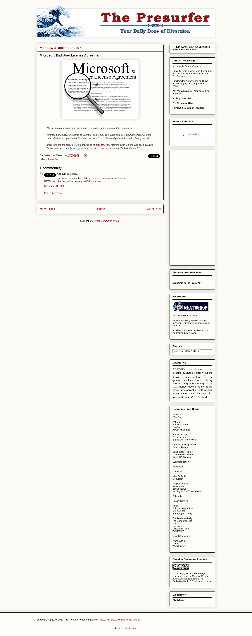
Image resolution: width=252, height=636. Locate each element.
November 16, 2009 (54, 186)
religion (176, 393)
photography (188, 389)
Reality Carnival (180, 501)
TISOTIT (176, 523)
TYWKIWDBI (178, 531)
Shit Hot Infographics (182, 508)
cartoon (198, 372)
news (175, 389)
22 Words (177, 414)
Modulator (177, 479)
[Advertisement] (187, 206)
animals (178, 369)
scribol (175, 506)
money (183, 386)
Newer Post (47, 208)
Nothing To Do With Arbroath (186, 491)
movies (192, 386)
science (185, 393)
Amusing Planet (180, 424)
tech (57, 159)
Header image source (129, 619)
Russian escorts (97, 181)
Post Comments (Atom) (107, 221)
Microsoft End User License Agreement (70, 55)
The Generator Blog (182, 521)
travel (187, 397)
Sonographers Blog (182, 513)
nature (208, 386)
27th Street (177, 417)
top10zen (177, 526)
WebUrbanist (179, 546)
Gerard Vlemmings (195, 573)
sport (193, 393)
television (207, 393)
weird (204, 397)
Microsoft (98, 144)
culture (208, 372)
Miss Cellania (179, 476)
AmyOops (177, 427)
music (200, 386)
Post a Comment (53, 193)
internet (176, 383)
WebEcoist (177, 543)
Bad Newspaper (180, 434)
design (176, 377)
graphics (188, 380)
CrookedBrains (180, 447)
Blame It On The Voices (184, 439)
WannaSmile (178, 541)
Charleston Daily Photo (184, 444)
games (176, 380)
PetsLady (177, 496)
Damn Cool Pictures (182, 452)
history (208, 380)
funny (51, 159)
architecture (197, 369)
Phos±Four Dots (107, 619)
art (210, 369)
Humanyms (178, 466)
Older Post (154, 208)
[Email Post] (84, 155)
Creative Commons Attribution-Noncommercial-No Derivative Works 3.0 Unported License (192, 579)
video (195, 397)
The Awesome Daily (182, 518)
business (187, 372)
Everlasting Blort (180, 462)
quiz (210, 390)
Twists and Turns (180, 528)
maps (209, 383)
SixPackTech (178, 511)
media (175, 387)
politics (202, 390)
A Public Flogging (181, 429)
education (188, 377)
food (198, 377)
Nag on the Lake (180, 483)
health (198, 380)
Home (101, 208)
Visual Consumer (181, 536)
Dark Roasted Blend (182, 454)
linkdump (200, 383)
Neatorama (178, 486)
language (188, 383)
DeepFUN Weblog (181, 457)
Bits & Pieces (179, 437)
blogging (176, 373)
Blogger (132, 628)
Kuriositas (177, 471)
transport (177, 397)
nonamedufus (179, 489)
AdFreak (176, 422)
